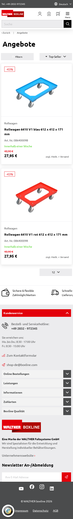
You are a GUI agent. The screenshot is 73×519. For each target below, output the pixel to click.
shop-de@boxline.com (22, 365)
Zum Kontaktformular (22, 355)
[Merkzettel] (49, 14)
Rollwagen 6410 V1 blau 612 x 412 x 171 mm (33, 131)
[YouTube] (21, 489)
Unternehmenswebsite (18, 455)
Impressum (21, 510)
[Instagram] (41, 488)
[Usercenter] (40, 14)
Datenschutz (40, 510)
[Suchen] (67, 24)
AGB (55, 510)
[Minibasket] (58, 14)
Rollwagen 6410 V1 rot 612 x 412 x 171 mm (36, 234)
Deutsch (63, 4)
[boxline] (16, 13)
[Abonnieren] (66, 477)
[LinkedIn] (52, 489)
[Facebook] (32, 488)
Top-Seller (55, 56)
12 (53, 272)
